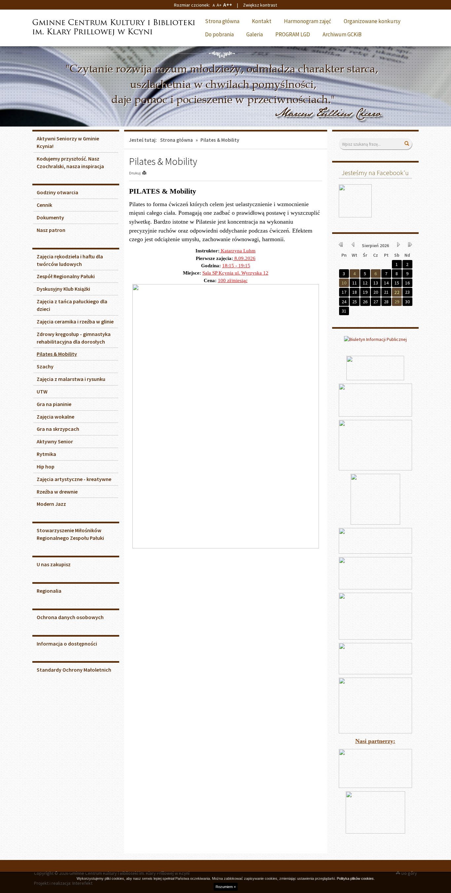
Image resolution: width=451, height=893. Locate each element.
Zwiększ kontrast (260, 5)
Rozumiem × (226, 887)
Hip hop (45, 466)
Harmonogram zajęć (307, 21)
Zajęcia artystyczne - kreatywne (74, 479)
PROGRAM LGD (292, 34)
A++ (227, 4)
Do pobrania (219, 34)
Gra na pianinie (54, 404)
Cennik (44, 205)
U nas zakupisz (54, 564)
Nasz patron (51, 230)
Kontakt (261, 21)
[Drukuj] (147, 172)
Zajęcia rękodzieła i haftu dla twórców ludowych (70, 260)
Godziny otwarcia (57, 192)
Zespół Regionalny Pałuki (66, 276)
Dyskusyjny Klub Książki (63, 288)
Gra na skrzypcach (58, 429)
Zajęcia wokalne (55, 416)
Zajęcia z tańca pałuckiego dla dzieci (72, 305)
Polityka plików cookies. (356, 878)
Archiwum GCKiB (342, 34)
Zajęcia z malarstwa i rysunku (71, 379)
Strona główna (222, 21)
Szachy (45, 366)
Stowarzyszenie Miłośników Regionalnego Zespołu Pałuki (70, 534)
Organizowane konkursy (372, 21)
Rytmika (46, 454)
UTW (42, 391)
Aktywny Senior (55, 441)
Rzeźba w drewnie (57, 491)
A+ (219, 5)
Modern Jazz (51, 504)
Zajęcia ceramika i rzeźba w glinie (75, 321)
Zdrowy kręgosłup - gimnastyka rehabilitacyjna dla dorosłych (74, 338)
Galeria (254, 34)
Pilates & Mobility (57, 354)
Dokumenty (50, 217)
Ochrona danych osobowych (70, 617)
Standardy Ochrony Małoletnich (74, 669)
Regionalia (49, 590)
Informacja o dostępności (67, 643)
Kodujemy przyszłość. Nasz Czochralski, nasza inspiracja (70, 162)
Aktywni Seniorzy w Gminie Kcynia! (68, 142)
